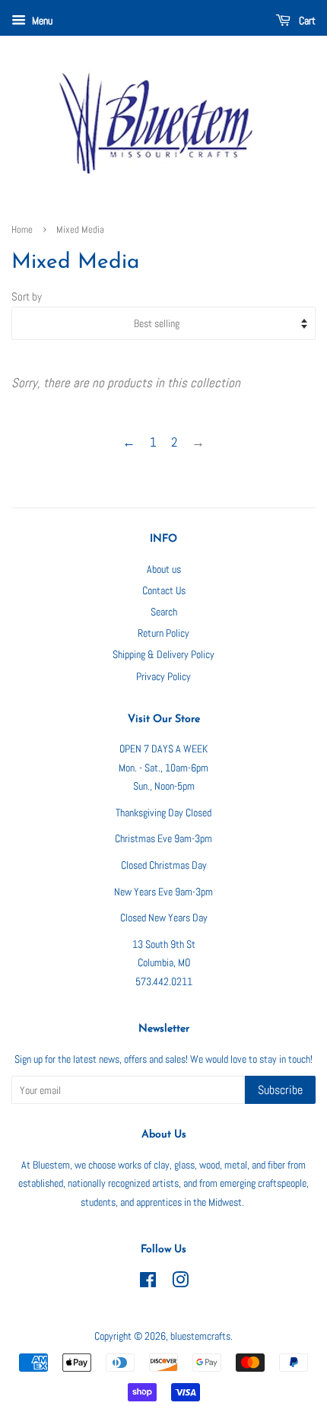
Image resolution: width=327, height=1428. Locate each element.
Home (22, 230)
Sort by (26, 296)
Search (164, 612)
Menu (41, 20)
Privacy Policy (163, 676)
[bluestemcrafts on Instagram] (180, 1283)
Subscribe (280, 1090)
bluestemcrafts (200, 1336)
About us (164, 569)
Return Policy (163, 633)
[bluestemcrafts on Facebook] (148, 1283)
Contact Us (164, 590)
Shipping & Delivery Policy (163, 654)
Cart (306, 20)
